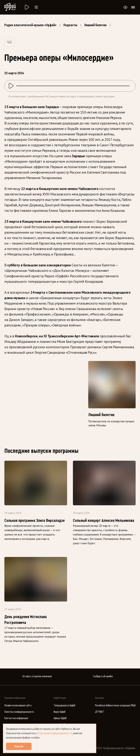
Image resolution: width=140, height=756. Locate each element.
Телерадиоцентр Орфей (64, 705)
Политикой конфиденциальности (55, 733)
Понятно (18, 746)
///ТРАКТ (99, 712)
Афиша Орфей (60, 718)
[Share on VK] (9, 42)
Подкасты (70, 25)
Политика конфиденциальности (19, 712)
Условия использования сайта (18, 705)
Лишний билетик (95, 25)
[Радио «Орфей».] (26, 7)
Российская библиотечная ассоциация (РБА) (115, 705)
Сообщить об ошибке (103, 676)
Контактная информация (16, 718)
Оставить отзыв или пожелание (37, 676)
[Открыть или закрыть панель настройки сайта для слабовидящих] (125, 7)
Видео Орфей (59, 712)
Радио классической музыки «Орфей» (30, 25)
